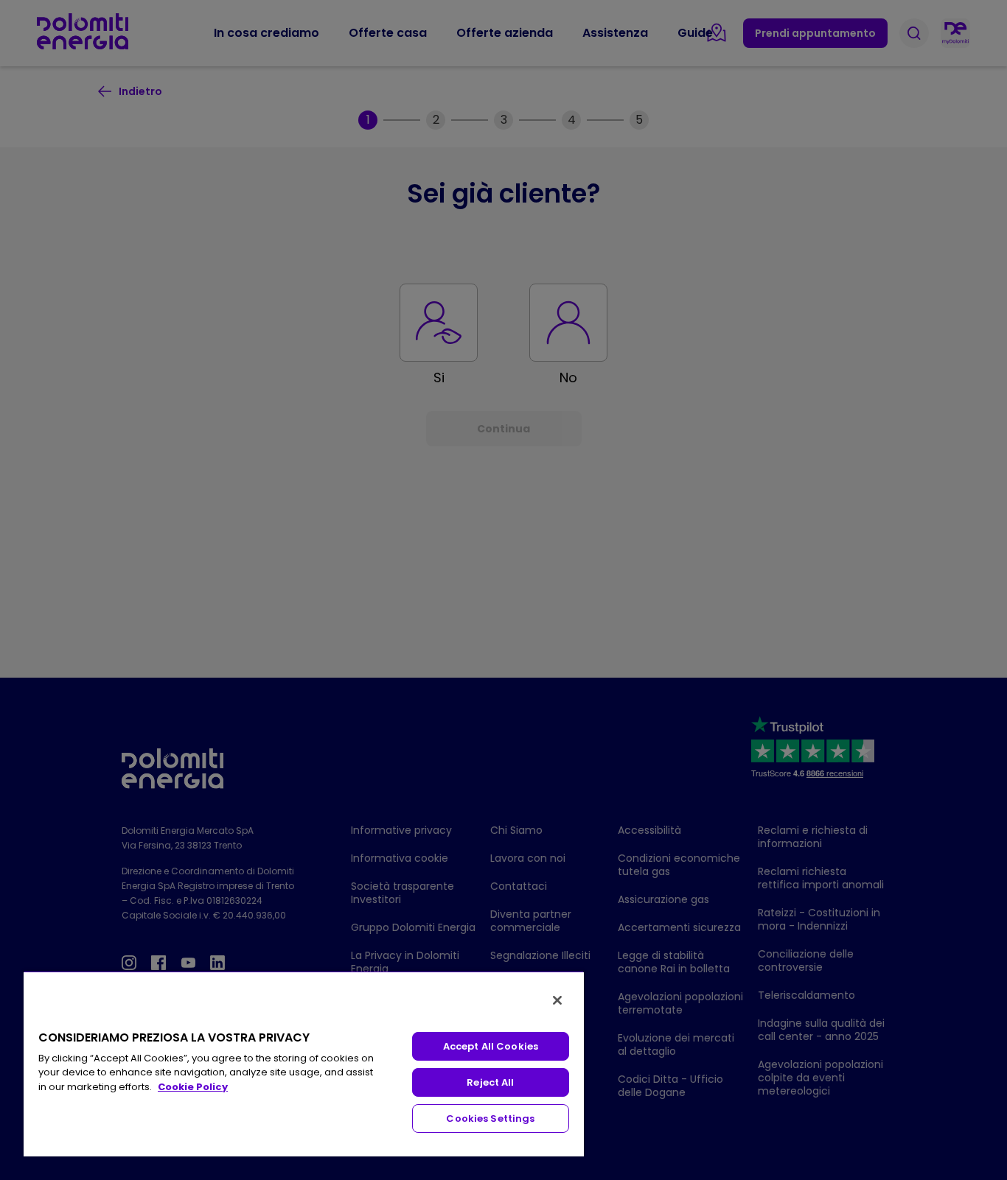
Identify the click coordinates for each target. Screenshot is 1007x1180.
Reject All (490, 1082)
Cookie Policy (193, 1087)
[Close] (557, 1000)
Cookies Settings (490, 1118)
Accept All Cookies (490, 1046)
